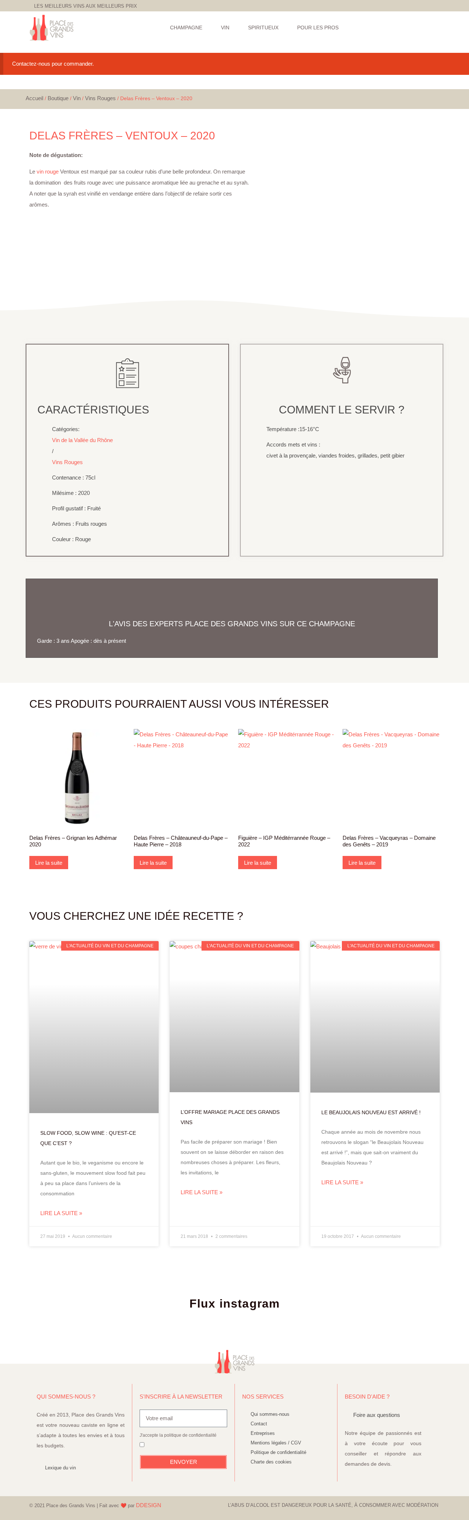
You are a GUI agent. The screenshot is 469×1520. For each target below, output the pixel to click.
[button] (437, 28)
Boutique (58, 98)
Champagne (186, 27)
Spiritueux (263, 27)
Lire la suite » (61, 1213)
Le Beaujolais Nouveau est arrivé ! (371, 1112)
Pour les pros (318, 27)
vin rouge (48, 171)
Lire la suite (48, 863)
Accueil (34, 98)
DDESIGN (148, 1505)
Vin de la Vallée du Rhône (82, 440)
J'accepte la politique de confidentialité (178, 1435)
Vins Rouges (100, 98)
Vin (225, 27)
